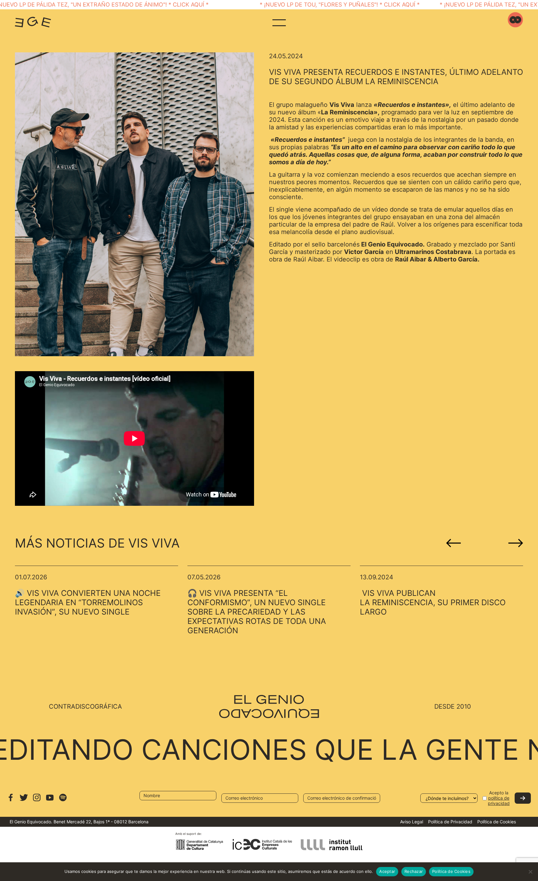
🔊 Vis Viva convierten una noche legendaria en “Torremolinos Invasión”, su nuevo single (88, 602)
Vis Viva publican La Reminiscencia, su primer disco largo (433, 602)
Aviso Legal (411, 821)
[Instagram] (36, 800)
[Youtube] (49, 800)
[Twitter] (23, 800)
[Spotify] (63, 800)
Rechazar (413, 871)
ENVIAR (523, 798)
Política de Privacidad (450, 821)
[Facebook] (10, 800)
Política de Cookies (496, 821)
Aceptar (387, 871)
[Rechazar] (530, 872)
